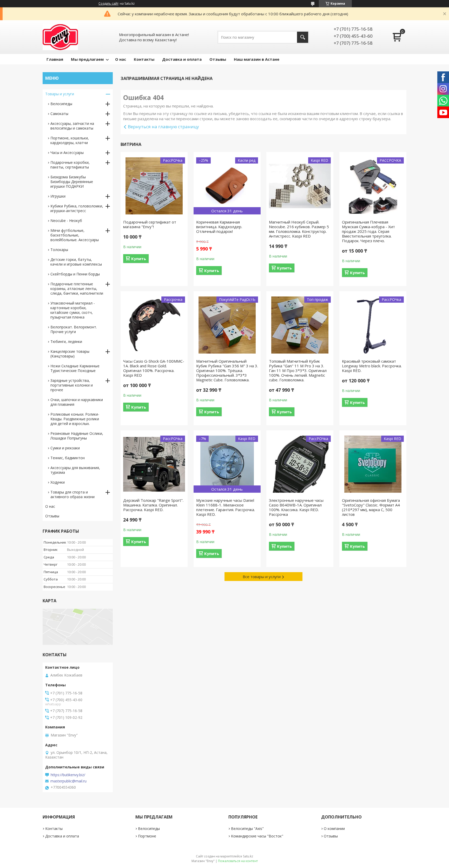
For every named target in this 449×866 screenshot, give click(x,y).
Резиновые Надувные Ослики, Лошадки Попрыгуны (76, 436)
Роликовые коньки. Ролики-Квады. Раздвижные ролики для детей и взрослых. (74, 419)
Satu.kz (248, 856)
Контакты (144, 59)
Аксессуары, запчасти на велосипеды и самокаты (72, 126)
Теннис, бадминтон (67, 457)
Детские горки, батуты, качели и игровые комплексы (76, 262)
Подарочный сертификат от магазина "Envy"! (149, 224)
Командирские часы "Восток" (257, 836)
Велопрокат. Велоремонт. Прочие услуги (73, 329)
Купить (138, 258)
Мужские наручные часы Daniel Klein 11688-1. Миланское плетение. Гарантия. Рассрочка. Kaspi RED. (225, 507)
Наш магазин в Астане (256, 59)
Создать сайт (108, 3)
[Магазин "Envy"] (60, 37)
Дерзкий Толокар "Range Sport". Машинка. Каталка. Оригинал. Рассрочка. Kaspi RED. (153, 505)
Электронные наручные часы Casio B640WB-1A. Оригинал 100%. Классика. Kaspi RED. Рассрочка (296, 507)
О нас (120, 59)
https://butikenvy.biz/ (68, 775)
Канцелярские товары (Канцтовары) (69, 353)
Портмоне (147, 836)
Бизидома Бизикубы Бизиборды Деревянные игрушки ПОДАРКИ (71, 181)
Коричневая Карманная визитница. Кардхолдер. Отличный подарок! (219, 227)
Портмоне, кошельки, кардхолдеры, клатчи (69, 140)
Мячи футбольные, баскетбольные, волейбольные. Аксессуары (74, 235)
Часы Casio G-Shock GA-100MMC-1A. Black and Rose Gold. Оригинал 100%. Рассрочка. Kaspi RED (153, 368)
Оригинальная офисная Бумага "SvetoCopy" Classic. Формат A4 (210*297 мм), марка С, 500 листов (371, 507)
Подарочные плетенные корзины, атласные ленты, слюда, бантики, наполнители (76, 288)
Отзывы (217, 59)
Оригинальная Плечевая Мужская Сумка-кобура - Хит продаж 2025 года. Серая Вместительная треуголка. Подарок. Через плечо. (368, 231)
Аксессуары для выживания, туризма (75, 470)
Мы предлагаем (87, 59)
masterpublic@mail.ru (68, 781)
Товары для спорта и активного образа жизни (72, 494)
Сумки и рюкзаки (65, 447)
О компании (334, 828)
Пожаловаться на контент (238, 861)
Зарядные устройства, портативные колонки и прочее (71, 385)
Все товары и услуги (262, 576)
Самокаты (59, 113)
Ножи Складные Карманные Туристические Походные (75, 368)
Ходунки (57, 482)
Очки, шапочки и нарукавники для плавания (76, 402)
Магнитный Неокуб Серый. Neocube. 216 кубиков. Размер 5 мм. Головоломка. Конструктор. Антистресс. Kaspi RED (299, 229)
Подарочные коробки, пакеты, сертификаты (70, 165)
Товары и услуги (59, 93)
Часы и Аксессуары (67, 152)
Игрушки (57, 196)
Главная (55, 59)
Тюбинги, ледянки (66, 341)
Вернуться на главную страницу (163, 127)
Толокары (59, 249)
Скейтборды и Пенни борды (75, 274)
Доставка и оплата (182, 59)
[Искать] (302, 37)
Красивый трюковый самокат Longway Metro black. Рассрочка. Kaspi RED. (372, 366)
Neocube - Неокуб (66, 220)
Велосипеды (61, 103)
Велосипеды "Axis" (247, 828)
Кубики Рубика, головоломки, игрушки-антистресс (76, 208)
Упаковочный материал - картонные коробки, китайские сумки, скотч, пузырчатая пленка (72, 310)
